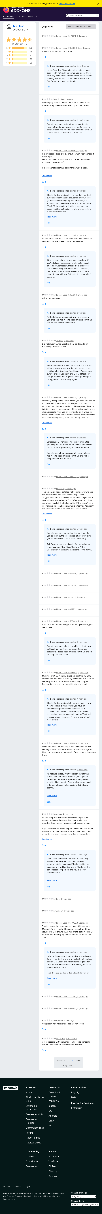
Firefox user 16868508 (66, 672)
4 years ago (83, 621)
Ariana (59, 814)
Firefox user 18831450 (66, 397)
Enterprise (76, 1108)
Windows (53, 1101)
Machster (60, 488)
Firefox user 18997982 (66, 295)
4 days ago (82, 36)
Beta (73, 1097)
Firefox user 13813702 (66, 923)
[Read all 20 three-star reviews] (19, 55)
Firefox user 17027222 (66, 476)
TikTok (52, 1166)
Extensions (8, 16)
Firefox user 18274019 (66, 585)
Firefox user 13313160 (66, 235)
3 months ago (84, 48)
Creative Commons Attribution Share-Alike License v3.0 (31, 1196)
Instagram (54, 1156)
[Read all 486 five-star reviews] (19, 48)
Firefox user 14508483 (66, 621)
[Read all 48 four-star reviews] (19, 52)
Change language (79, 1193)
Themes (21, 16)
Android (52, 1115)
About (29, 1092)
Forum (29, 1132)
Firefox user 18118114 (66, 597)
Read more (47, 175)
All (49, 1125)
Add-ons (31, 1087)
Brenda (59, 1020)
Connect (30, 1156)
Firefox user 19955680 (66, 48)
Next (78, 1060)
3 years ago (82, 585)
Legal (27, 1186)
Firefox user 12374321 (66, 36)
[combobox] (82, 15)
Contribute (32, 1161)
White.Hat (60, 1038)
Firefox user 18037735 (66, 609)
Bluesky (52, 1171)
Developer (31, 1166)
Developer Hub (34, 1114)
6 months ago (67, 99)
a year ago (82, 150)
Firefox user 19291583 (66, 150)
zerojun (59, 340)
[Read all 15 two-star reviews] (19, 59)
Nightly (75, 1092)
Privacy (6, 1186)
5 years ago (82, 923)
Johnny (59, 911)
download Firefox (67, 3)
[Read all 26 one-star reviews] (19, 63)
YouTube (53, 1161)
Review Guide (33, 1142)
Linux (51, 1120)
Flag (44, 57)
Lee (58, 899)
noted (28, 1193)
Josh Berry (22, 29)
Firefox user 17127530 (66, 996)
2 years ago (82, 476)
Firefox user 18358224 (66, 573)
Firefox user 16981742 (66, 1008)
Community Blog (35, 1127)
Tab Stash (18, 26)
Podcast (53, 1176)
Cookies (17, 1186)
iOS (50, 1110)
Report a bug (33, 1137)
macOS (52, 1105)
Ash (58, 99)
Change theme (77, 1201)
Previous (61, 1060)
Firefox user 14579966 (66, 743)
